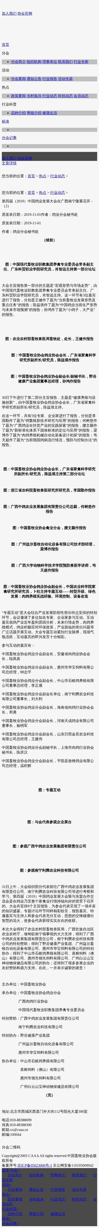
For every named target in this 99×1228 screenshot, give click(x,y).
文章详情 (9, 163)
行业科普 (10, 1209)
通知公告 (34, 79)
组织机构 (34, 62)
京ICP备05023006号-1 (34, 1165)
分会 (15, 1170)
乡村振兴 (34, 96)
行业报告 (49, 79)
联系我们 (65, 62)
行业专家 (81, 62)
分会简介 (18, 62)
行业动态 (49, 96)
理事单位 (49, 62)
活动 (6, 1185)
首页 (5, 45)
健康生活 (49, 113)
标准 (5, 121)
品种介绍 (18, 113)
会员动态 (81, 96)
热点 (42, 176)
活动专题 (65, 79)
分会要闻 (18, 79)
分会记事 (9, 138)
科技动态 (65, 96)
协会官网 (24, 13)
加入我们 (9, 13)
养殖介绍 (34, 113)
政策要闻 (18, 96)
